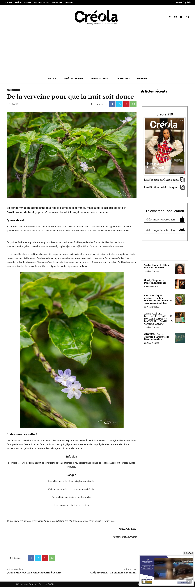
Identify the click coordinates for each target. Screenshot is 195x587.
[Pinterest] (126, 104)
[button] (187, 17)
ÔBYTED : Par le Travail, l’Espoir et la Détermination (156, 337)
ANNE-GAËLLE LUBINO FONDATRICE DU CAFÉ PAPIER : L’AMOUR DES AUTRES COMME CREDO (158, 318)
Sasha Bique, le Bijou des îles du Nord (156, 266)
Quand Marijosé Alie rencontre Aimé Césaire (34, 572)
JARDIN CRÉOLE (13, 90)
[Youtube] (181, 17)
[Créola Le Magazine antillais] (97, 17)
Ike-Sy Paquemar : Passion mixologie (155, 282)
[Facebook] (170, 17)
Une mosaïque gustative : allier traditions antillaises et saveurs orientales (158, 299)
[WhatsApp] (133, 104)
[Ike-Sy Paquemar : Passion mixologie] (180, 284)
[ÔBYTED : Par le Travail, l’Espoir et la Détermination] (180, 338)
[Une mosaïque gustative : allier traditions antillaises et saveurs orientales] (180, 299)
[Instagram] (176, 17)
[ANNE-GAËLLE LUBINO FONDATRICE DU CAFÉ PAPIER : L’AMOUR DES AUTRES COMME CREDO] (180, 317)
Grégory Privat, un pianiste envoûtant (113, 572)
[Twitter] (119, 104)
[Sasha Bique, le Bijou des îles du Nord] (180, 269)
